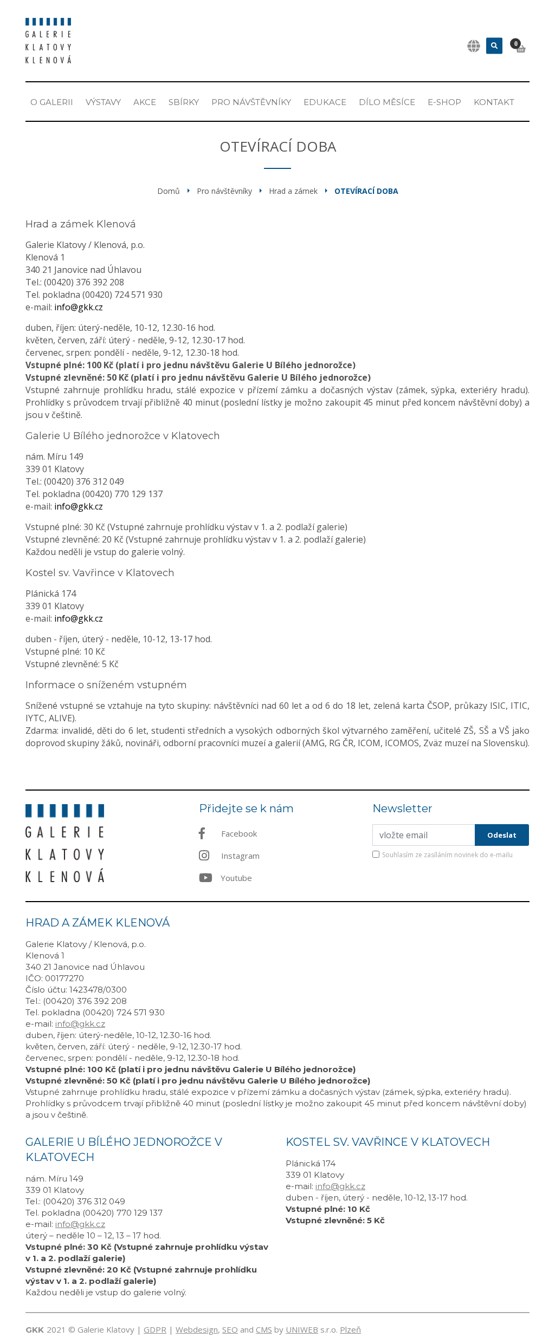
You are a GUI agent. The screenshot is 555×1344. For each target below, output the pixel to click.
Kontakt (494, 102)
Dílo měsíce (387, 102)
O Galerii (51, 102)
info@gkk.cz (78, 307)
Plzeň (350, 1329)
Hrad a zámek (293, 191)
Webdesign (197, 1329)
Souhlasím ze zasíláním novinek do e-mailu (447, 854)
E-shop (444, 102)
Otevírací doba (366, 191)
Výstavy (103, 102)
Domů (168, 191)
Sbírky (184, 102)
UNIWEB (302, 1329)
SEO (230, 1329)
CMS (264, 1329)
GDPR (155, 1329)
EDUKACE (325, 102)
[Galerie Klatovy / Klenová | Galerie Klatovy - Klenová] (48, 39)
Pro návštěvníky (251, 102)
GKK (34, 1330)
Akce (144, 102)
